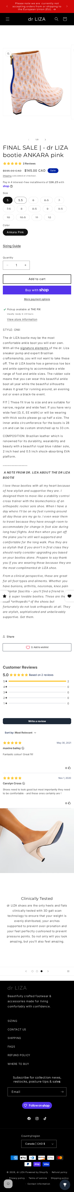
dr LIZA (21, 1172)
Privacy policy (17, 1178)
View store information (22, 319)
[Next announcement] (67, 6)
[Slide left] (28, 140)
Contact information (39, 1183)
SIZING (12, 1020)
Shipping (7, 176)
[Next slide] (48, 971)
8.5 (36, 209)
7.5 (11, 209)
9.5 (62, 209)
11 (38, 218)
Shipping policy (60, 1178)
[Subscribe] (62, 1091)
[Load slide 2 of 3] (37, 971)
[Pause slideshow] (70, 971)
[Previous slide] (26, 971)
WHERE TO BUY (18, 1063)
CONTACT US (17, 1029)
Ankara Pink (15, 232)
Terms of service (38, 1178)
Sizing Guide (12, 246)
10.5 (25, 218)
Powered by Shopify (36, 1172)
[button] (7, 19)
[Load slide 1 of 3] (32, 971)
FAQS (11, 1046)
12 (51, 218)
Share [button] (10, 636)
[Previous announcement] (7, 6)
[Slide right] (45, 140)
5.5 (20, 200)
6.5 (48, 201)
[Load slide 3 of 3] (41, 971)
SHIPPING (14, 1038)
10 (10, 218)
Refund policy (59, 1172)
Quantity (8, 257)
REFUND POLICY (19, 1055)
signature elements (34, 348)
